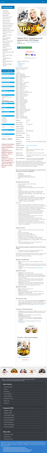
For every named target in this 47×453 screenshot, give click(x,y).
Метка (3, 115)
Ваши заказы (6, 391)
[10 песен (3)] (8, 118)
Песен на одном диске (6, 111)
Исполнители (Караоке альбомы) (33, 42)
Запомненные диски (8, 386)
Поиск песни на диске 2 (6, 78)
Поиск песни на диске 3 (6, 82)
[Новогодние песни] (8, 100)
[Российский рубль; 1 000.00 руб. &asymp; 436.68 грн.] (34, 55)
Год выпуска (4, 107)
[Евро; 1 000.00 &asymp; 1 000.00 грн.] (32, 55)
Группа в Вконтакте (8, 393)
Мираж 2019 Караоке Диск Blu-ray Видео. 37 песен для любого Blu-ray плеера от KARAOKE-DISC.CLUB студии (23, 357)
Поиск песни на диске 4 (6, 86)
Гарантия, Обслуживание (9, 419)
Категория (3, 95)
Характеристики (21, 63)
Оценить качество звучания (31, 145)
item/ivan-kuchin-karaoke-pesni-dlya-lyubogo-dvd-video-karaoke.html (16, 451)
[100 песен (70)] (8, 120)
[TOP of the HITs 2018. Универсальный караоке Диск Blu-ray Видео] (42, 372)
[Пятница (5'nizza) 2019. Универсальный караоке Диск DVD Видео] (14, 372)
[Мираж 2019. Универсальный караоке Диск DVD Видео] (28, 330)
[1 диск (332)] (8, 117)
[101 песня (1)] (8, 122)
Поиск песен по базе (8, 439)
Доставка (39, 294)
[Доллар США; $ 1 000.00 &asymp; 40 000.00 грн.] (29, 55)
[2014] (8, 99)
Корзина (5, 389)
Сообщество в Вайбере (9, 426)
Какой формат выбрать (8, 422)
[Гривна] (26, 55)
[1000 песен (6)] (8, 121)
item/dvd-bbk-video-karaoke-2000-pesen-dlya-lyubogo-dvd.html (15, 448)
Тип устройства (4, 103)
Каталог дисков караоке (15, 379)
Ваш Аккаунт (6, 403)
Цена (3, 124)
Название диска (5, 90)
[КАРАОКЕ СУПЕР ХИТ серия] (8, 97)
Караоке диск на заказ (8, 434)
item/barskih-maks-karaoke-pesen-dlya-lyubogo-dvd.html (14, 447)
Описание (20, 64)
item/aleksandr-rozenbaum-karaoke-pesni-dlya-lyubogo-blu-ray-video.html (17, 450)
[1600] (8, 98)
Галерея (20, 66)
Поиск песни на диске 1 (6, 73)
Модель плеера (4, 129)
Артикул (3, 134)
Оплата (38, 285)
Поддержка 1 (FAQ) (8, 410)
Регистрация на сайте (8, 398)
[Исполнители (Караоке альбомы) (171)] (8, 101)
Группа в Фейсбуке (8, 396)
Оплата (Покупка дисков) (9, 415)
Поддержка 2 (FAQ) (8, 412)
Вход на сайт (6, 400)
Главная (8, 379)
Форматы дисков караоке (9, 424)
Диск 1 (19, 62)
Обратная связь (7, 436)
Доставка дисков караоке (9, 417)
